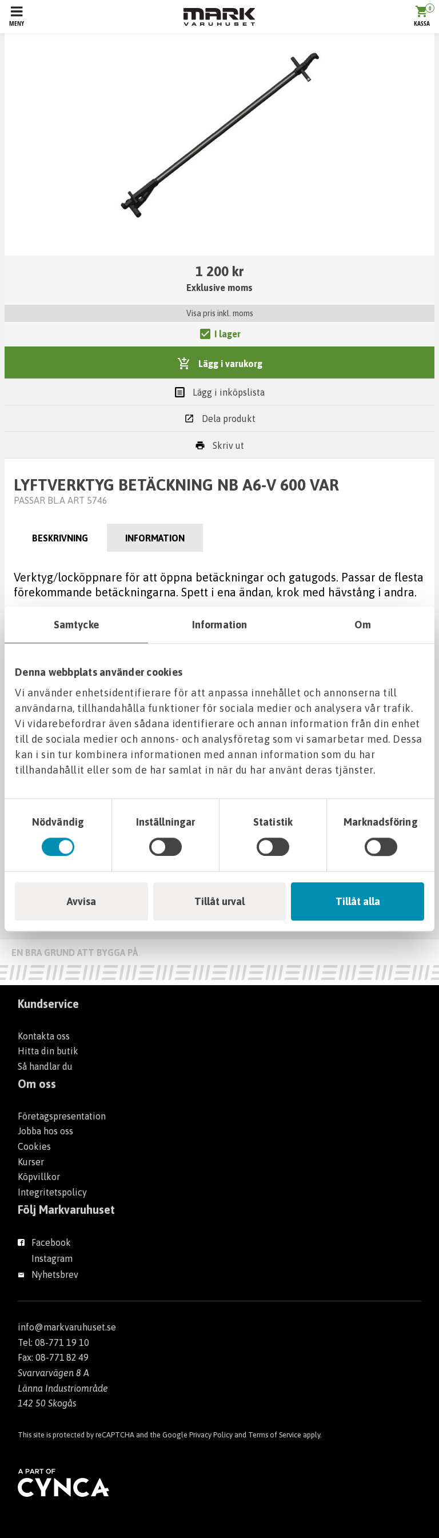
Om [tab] (362, 625)
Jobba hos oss (45, 1131)
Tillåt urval (219, 901)
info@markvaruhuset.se (67, 1327)
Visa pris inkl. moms (219, 313)
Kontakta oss (44, 1036)
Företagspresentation (62, 1116)
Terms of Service (274, 1435)
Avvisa (81, 901)
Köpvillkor (39, 1177)
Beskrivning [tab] (60, 538)
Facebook (51, 1242)
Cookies (34, 1146)
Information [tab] (219, 625)
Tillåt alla (358, 901)
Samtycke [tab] (76, 625)
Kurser (31, 1162)
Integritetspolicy (52, 1192)
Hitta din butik (48, 1051)
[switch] (165, 847)
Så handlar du (45, 1066)
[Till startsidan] (219, 17)
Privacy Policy (211, 1435)
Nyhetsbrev (54, 1274)
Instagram (52, 1258)
